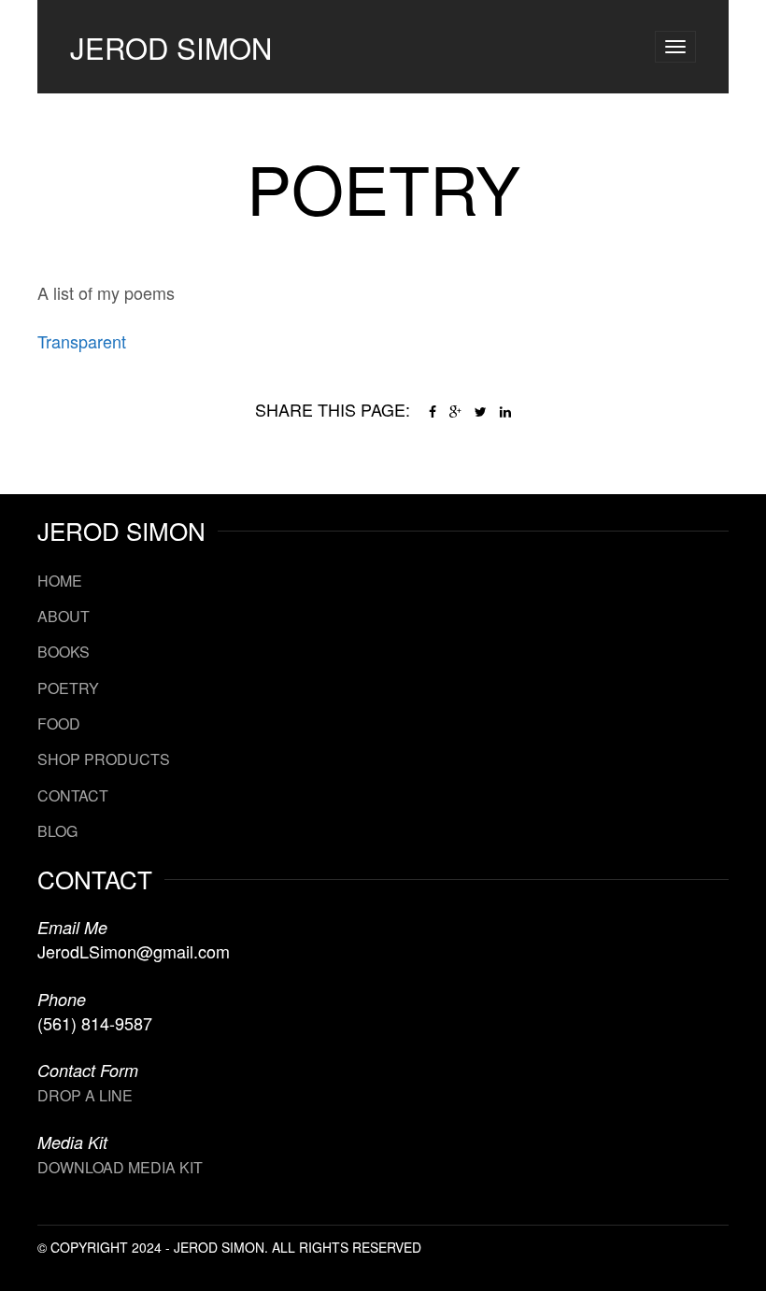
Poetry (68, 688)
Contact (72, 795)
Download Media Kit (120, 1167)
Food (58, 723)
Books (63, 651)
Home (59, 580)
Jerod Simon (171, 47)
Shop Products (103, 759)
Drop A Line (85, 1095)
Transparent (81, 341)
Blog (57, 831)
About (63, 616)
